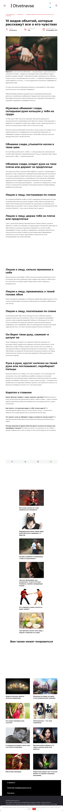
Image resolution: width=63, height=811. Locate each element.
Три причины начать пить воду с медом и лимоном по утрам (31, 631)
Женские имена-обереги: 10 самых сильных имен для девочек (43, 747)
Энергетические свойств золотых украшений (15, 697)
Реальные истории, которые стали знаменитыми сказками (44, 697)
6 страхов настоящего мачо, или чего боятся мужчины (18, 746)
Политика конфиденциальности (19, 788)
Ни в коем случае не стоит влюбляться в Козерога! (29, 509)
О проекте (11, 782)
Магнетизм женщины (13, 772)
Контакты (10, 793)
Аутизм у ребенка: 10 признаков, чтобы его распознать (31, 557)
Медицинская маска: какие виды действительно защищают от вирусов (31, 533)
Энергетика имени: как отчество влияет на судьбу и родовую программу (45, 773)
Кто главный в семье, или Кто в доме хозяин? (30, 608)
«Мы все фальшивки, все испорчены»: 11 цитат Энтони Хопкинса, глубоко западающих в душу (31, 582)
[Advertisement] (31, 251)
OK (34, 809)
